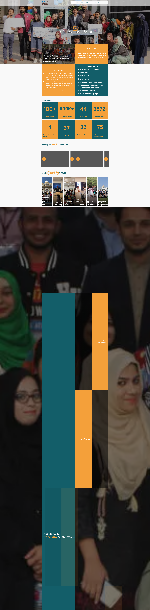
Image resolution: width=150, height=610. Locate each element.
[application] (101, 2)
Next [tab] (72, 159)
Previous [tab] (44, 159)
